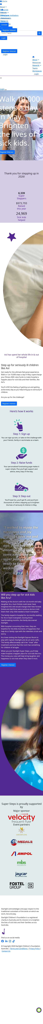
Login (3, 38)
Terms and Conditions (19, 948)
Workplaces (37, 71)
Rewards (35, 65)
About (34, 60)
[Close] (5, 89)
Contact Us (6, 951)
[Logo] (14, 4)
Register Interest (9, 51)
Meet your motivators (9, 15)
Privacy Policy (34, 948)
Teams (35, 68)
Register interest (9, 30)
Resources (36, 62)
